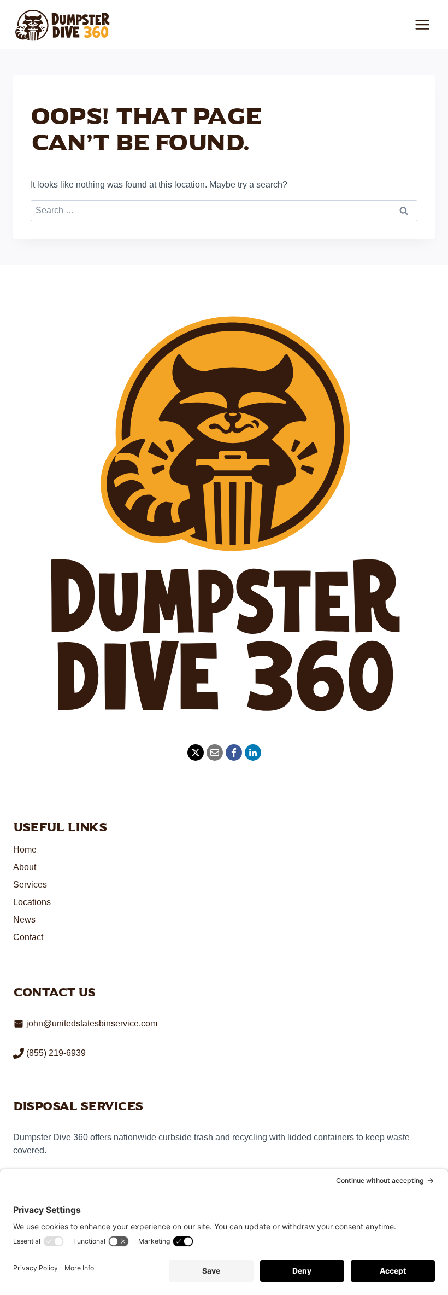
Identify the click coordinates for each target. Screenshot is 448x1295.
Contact (28, 937)
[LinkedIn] (253, 752)
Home (25, 849)
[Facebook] (234, 752)
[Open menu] (422, 24)
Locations (32, 902)
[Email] (215, 752)
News (24, 919)
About (24, 867)
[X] (195, 752)
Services (30, 884)
